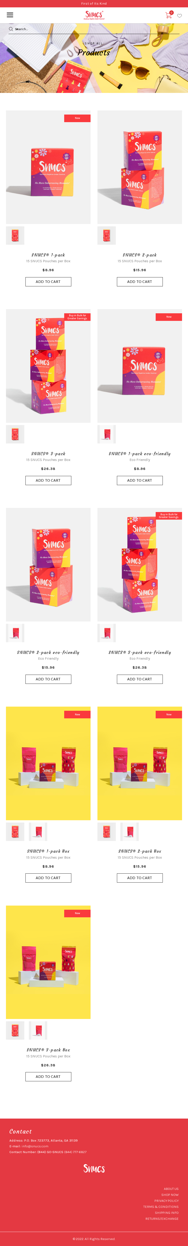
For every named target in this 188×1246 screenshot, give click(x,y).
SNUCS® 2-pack (140, 255)
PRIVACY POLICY (167, 1201)
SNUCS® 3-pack (48, 453)
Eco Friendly (140, 460)
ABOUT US (171, 1189)
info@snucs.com (35, 1146)
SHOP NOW (170, 1195)
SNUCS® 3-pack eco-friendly (139, 652)
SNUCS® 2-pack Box (139, 851)
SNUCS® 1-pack (48, 255)
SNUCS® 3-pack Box (48, 1050)
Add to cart (48, 281)
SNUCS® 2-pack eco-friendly (48, 652)
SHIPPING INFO (167, 1213)
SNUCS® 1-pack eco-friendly (140, 453)
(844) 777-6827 (75, 1152)
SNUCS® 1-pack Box (48, 851)
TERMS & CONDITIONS (161, 1207)
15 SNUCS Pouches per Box (48, 261)
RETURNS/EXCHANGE (162, 1219)
